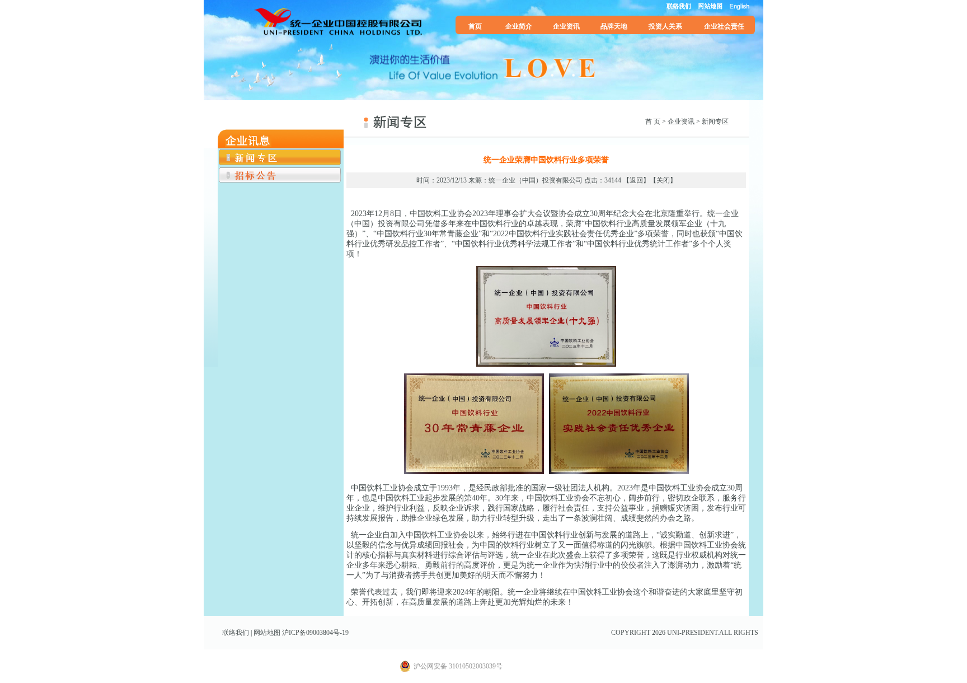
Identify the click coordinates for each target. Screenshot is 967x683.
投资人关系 (665, 26)
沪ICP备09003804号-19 (315, 633)
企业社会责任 (724, 26)
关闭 (663, 180)
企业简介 (518, 26)
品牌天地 (613, 26)
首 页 (652, 121)
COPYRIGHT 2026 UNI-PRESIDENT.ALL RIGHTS (684, 633)
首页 (475, 26)
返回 (636, 180)
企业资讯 (566, 26)
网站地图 (267, 633)
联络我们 (235, 633)
